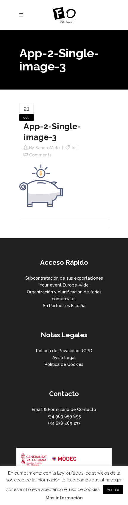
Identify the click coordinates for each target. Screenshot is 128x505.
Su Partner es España (64, 305)
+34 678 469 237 (64, 423)
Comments (40, 155)
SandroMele (47, 147)
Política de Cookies (64, 364)
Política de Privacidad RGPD (64, 350)
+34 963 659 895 (64, 416)
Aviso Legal (64, 357)
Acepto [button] (113, 489)
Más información (64, 498)
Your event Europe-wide (64, 285)
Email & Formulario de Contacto (64, 409)
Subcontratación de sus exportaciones (64, 278)
